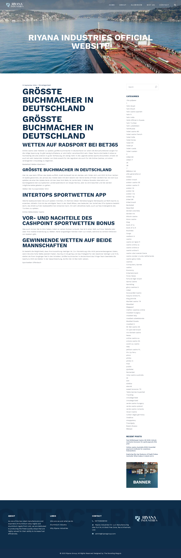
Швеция (129, 429)
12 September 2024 (29, 85)
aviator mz (130, 194)
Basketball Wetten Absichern (33, 164)
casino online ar (132, 248)
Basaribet (130, 208)
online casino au (133, 338)
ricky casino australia (135, 375)
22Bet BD (130, 157)
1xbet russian (131, 151)
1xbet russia (131, 148)
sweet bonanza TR (133, 389)
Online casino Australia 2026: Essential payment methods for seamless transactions (140, 449)
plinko (128, 358)
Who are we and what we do (61, 521)
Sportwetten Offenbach (31, 262)
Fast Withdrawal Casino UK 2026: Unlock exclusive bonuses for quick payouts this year (141, 442)
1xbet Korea (131, 140)
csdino (129, 267)
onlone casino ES (133, 341)
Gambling (130, 284)
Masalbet (130, 304)
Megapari (130, 307)
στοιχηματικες (131, 420)
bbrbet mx (130, 214)
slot (127, 381)
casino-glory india (133, 259)
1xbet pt (129, 146)
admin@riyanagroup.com (105, 534)
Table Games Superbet (135, 392)
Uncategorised (132, 398)
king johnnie (131, 299)
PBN (128, 347)
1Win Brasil (130, 106)
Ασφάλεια (129, 417)
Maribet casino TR (133, 301)
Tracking (129, 395)
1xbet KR (129, 143)
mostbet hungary (133, 313)
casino (128, 239)
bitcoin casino (131, 216)
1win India (130, 117)
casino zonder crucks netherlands (140, 256)
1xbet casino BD (132, 131)
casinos (129, 262)
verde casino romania (135, 409)
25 (127, 163)
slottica (129, 384)
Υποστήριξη (130, 423)
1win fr (129, 114)
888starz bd (131, 171)
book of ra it (131, 228)
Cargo (128, 233)
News (128, 335)
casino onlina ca (132, 245)
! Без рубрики (131, 100)
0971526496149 (101, 521)
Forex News (131, 276)
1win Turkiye (131, 123)
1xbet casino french (134, 134)
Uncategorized (132, 401)
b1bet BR (129, 199)
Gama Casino (131, 282)
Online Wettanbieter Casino (33, 212)
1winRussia (130, 129)
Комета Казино (131, 426)
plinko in (129, 361)
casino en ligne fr (133, 242)
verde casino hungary (135, 403)
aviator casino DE (133, 182)
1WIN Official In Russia (135, 120)
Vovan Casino (131, 412)
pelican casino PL (133, 350)
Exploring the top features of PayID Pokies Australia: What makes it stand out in (142, 455)
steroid (129, 386)
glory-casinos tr (132, 287)
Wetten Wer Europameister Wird (35, 189)
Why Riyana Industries (59, 528)
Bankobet (130, 205)
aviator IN (130, 188)
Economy (130, 270)
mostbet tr (130, 324)
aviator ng (130, 197)
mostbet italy (131, 316)
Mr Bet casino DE (133, 327)
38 (127, 165)
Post (128, 364)
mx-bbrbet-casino (133, 333)
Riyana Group (71, 553)
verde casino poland (134, 406)
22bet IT (129, 160)
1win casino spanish (134, 112)
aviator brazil (131, 180)
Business (129, 231)
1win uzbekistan (132, 126)
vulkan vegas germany (135, 415)
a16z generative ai (133, 174)
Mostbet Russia (132, 321)
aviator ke (130, 191)
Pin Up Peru (131, 352)
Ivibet (128, 290)
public (128, 367)
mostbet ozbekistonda (135, 318)
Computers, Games (134, 265)
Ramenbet (130, 372)
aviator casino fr (132, 185)
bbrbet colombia (133, 211)
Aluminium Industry (58, 525)
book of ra (130, 225)
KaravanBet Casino (133, 293)
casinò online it (132, 250)
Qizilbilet (129, 369)
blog (128, 222)
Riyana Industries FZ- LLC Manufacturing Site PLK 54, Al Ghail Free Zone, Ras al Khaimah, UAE (111, 527)
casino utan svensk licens (136, 253)
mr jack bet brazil (133, 330)
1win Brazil (130, 109)
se (127, 378)
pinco (128, 355)
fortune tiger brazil (134, 279)
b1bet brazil (131, 202)
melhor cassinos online (135, 310)
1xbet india (130, 137)
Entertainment (132, 273)
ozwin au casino (132, 344)
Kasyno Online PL (133, 296)
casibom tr (130, 236)
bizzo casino (131, 219)
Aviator (129, 177)
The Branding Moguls (112, 553)
